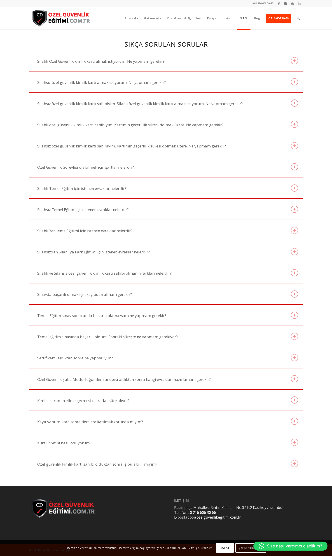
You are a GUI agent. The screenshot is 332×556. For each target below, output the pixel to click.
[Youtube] (292, 3)
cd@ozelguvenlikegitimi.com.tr (215, 517)
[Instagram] (285, 3)
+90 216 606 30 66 (263, 3)
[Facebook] (279, 3)
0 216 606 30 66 (203, 512)
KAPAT (224, 548)
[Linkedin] (299, 3)
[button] (290, 546)
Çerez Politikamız (251, 548)
